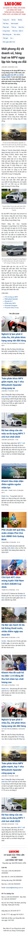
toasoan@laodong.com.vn (14, 888)
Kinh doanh (14, 23)
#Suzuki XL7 (8, 301)
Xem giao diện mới (9, 42)
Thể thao (6, 23)
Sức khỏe (17, 34)
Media (20, 20)
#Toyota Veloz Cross (11, 308)
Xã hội (13, 20)
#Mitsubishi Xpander (11, 299)
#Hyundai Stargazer (10, 305)
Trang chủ (6, 20)
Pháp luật (6, 27)
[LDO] (14, 324)
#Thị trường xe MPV (11, 297)
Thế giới (5, 38)
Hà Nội (3, 641)
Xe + (11, 38)
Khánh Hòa (5, 496)
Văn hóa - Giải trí (17, 31)
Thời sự (13, 27)
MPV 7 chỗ (21, 443)
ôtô (19, 351)
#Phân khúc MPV (10, 303)
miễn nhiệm (11, 548)
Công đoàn (6, 31)
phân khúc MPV (6, 397)
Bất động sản (7, 34)
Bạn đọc (21, 27)
